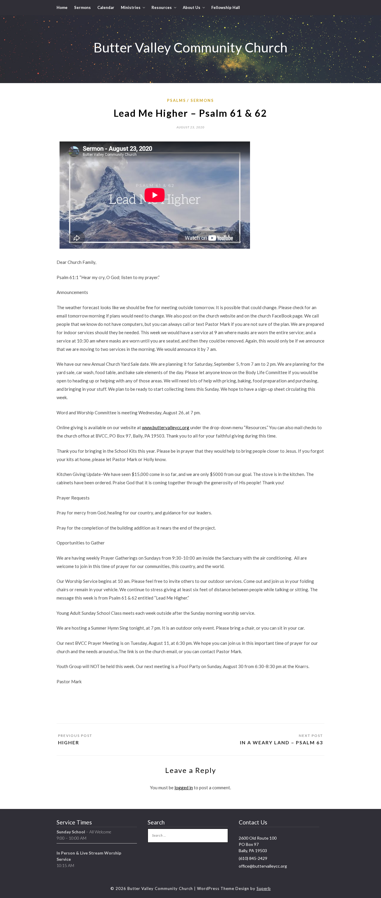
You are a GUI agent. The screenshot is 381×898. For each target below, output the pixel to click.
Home (62, 7)
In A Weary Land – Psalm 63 (281, 742)
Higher (68, 742)
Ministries (130, 7)
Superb (264, 888)
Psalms (176, 100)
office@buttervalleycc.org (263, 866)
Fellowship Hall (225, 7)
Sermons (82, 7)
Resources (162, 7)
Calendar (105, 7)
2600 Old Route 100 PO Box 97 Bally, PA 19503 (258, 844)
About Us (191, 7)
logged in (183, 787)
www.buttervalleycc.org (165, 427)
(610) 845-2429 (253, 858)
